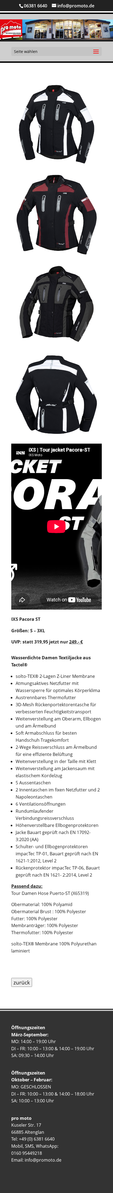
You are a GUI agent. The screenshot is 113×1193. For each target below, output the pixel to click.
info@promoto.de (43, 1160)
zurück (21, 982)
